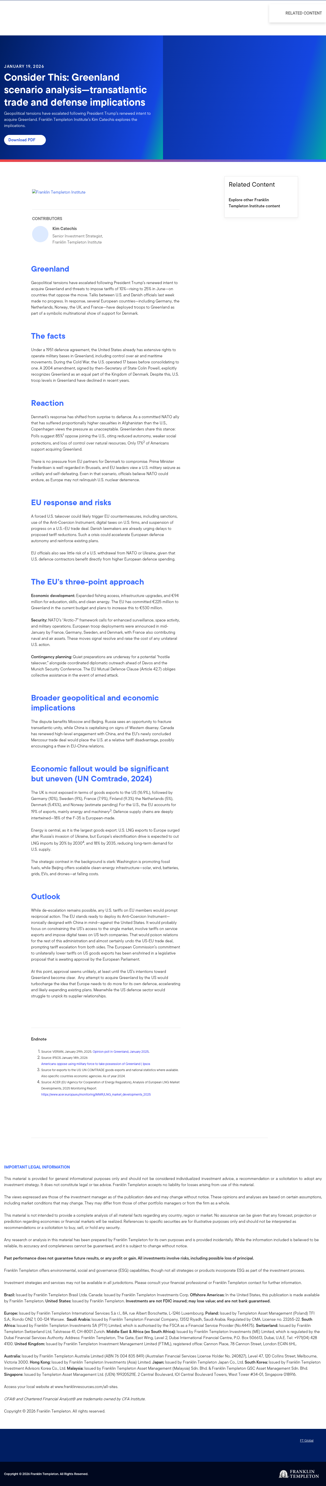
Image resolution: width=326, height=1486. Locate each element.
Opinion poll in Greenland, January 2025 (121, 1051)
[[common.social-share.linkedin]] (43, 1110)
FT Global (307, 1440)
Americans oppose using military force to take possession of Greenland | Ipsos (95, 1063)
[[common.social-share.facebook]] (35, 1110)
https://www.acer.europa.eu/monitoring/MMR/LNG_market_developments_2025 (96, 1094)
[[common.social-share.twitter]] (51, 1110)
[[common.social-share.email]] (60, 1110)
